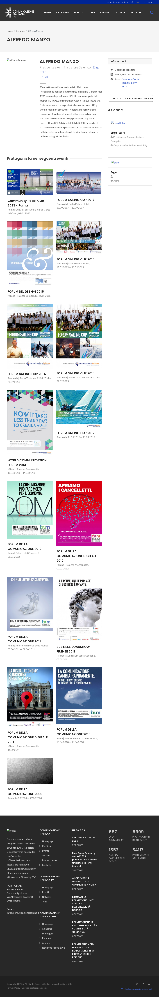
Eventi (45, 850)
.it (133, 2)
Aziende (46, 943)
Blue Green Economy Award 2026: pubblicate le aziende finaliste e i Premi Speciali (84, 860)
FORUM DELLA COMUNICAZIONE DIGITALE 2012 (77, 556)
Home (10, 31)
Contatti (46, 864)
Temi (44, 901)
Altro (124, 86)
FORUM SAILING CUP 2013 (75, 373)
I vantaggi (47, 933)
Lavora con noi (49, 860)
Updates (46, 855)
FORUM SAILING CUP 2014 (27, 374)
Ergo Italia (118, 133)
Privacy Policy (13, 987)
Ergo (44, 76)
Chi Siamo (47, 846)
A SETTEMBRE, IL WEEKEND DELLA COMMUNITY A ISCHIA (84, 881)
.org (150, 2)
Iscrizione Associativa (53, 947)
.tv (144, 2)
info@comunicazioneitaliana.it (137, 989)
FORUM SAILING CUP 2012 (75, 433)
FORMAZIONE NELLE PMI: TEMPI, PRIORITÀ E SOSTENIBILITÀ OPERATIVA (84, 927)
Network (46, 896)
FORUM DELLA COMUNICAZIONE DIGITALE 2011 (28, 737)
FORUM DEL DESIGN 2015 (26, 291)
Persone (20, 31)
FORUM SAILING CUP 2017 (75, 200)
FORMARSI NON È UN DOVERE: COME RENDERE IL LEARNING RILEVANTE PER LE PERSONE (83, 951)
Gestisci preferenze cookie (34, 987)
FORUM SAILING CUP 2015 (76, 259)
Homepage (47, 841)
